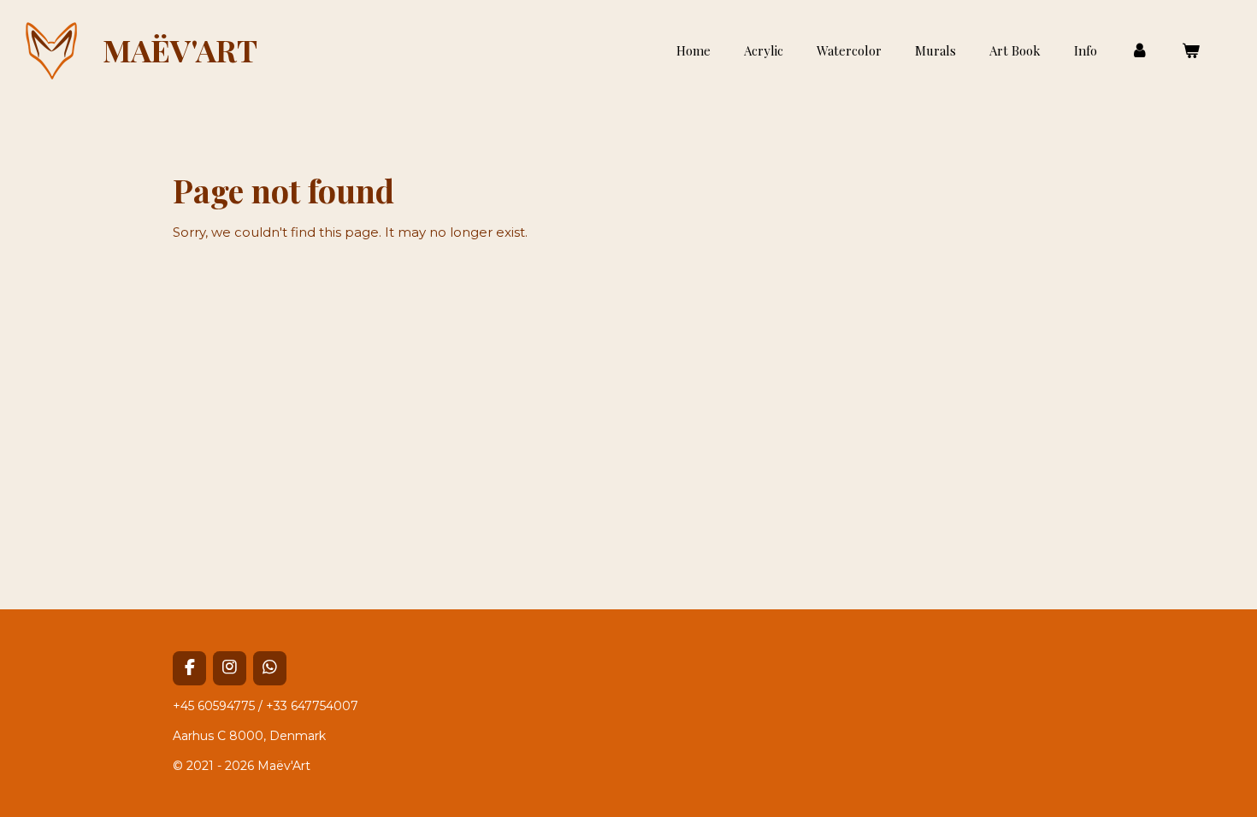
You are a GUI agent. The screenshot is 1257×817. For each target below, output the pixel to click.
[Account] (1139, 51)
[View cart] (1190, 51)
